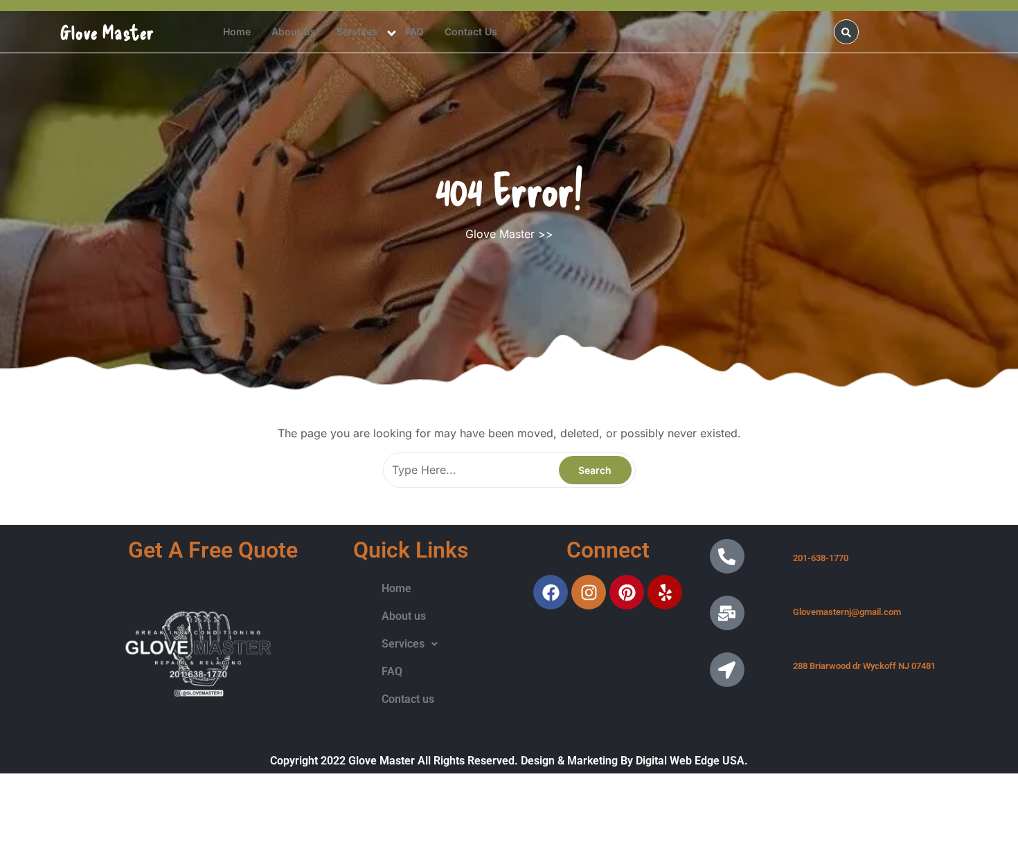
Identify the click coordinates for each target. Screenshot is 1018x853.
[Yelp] (665, 592)
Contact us (471, 31)
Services (357, 31)
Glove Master (107, 32)
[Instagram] (588, 592)
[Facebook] (550, 592)
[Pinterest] (626, 592)
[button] (409, 644)
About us (293, 31)
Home (237, 31)
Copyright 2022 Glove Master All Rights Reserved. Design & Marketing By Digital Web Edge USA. (509, 760)
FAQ (414, 31)
